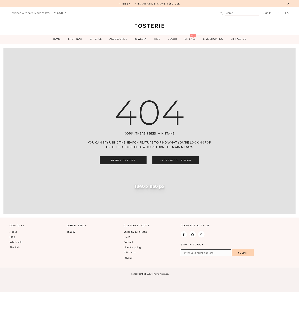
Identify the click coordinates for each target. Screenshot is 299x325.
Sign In (267, 13)
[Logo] (149, 25)
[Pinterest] (201, 234)
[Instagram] (192, 234)
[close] (288, 3)
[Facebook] (184, 234)
